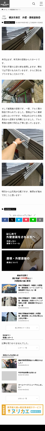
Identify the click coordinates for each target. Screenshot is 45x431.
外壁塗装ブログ (9, 22)
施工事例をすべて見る (22, 328)
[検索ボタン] (34, 4)
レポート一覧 (22, 348)
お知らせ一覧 (22, 398)
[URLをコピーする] (40, 220)
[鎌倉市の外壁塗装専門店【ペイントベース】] (5, 4)
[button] (5, 220)
